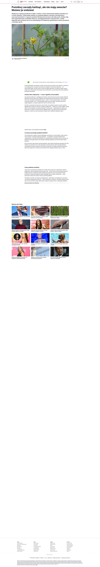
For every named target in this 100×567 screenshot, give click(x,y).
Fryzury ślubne (36, 544)
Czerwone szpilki (52, 546)
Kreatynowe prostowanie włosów (21, 544)
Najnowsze (30, 1)
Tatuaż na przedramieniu (53, 551)
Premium (53, 1)
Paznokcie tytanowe (69, 544)
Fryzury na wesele (69, 543)
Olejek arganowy (19, 546)
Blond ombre (19, 545)
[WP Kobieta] (24, 2)
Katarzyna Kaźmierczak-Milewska (20, 58)
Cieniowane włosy (52, 544)
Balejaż (51, 545)
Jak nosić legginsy (36, 547)
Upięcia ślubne (69, 547)
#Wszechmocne (47, 1)
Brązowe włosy (52, 547)
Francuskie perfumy (20, 543)
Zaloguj (78, 1)
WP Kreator (65, 82)
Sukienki (68, 551)
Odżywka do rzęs (52, 543)
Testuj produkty (38, 1)
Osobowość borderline (70, 545)
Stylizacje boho (36, 551)
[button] (74, 1)
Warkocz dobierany (69, 546)
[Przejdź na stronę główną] (18, 2)
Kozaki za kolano (36, 543)
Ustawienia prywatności (65, 557)
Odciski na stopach (19, 551)
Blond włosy (18, 547)
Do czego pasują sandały (37, 546)
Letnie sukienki (36, 545)
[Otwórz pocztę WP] (71, 2)
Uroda (62, 1)
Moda (57, 1)
